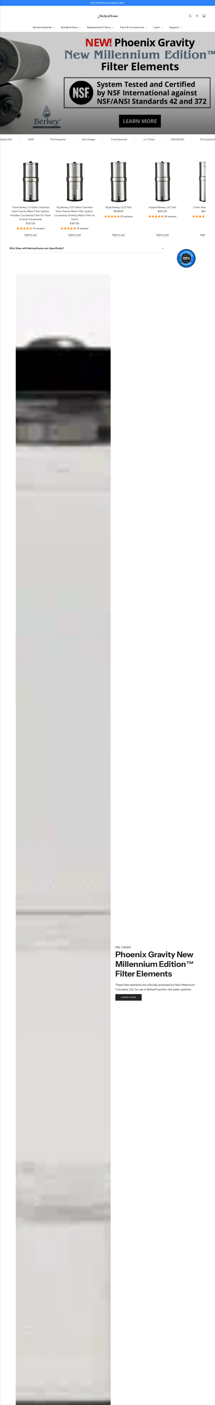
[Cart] (204, 15)
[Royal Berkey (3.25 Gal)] (118, 181)
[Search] (190, 15)
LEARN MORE (128, 997)
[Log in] (197, 15)
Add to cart (30, 234)
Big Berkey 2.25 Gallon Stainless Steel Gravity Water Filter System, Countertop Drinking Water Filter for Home (74, 213)
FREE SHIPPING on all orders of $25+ (107, 3)
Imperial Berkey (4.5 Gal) (162, 207)
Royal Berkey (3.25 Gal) (118, 207)
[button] (12, 198)
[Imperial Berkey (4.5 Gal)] (162, 181)
